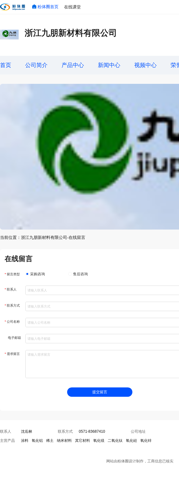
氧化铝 (37, 441)
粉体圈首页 (48, 6)
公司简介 (36, 65)
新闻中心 (109, 65)
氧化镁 (98, 441)
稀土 (50, 441)
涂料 (24, 441)
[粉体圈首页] (12, 7)
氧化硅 (131, 441)
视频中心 (145, 65)
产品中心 (73, 65)
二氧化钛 (115, 441)
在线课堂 (72, 7)
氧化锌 (145, 441)
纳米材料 (64, 441)
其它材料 (82, 441)
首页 (5, 65)
